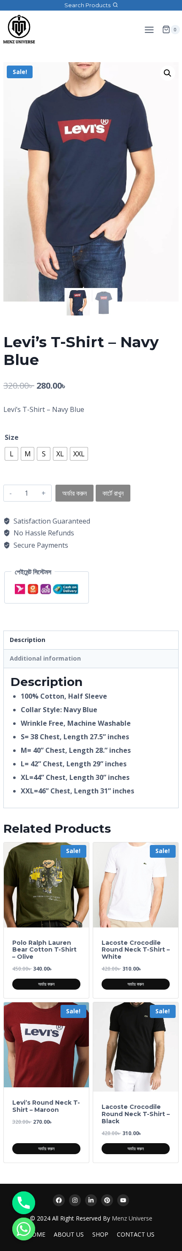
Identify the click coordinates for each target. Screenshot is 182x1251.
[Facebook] (59, 1200)
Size (12, 437)
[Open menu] (149, 29)
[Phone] (23, 1202)
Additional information (45, 658)
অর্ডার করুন (74, 493)
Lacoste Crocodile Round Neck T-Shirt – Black (136, 1114)
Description (27, 640)
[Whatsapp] (23, 1229)
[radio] (11, 453)
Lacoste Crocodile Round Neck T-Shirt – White (136, 950)
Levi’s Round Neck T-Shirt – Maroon (46, 1106)
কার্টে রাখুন (113, 493)
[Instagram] (75, 1200)
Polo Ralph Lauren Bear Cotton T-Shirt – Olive (44, 950)
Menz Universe (132, 1218)
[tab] (91, 640)
